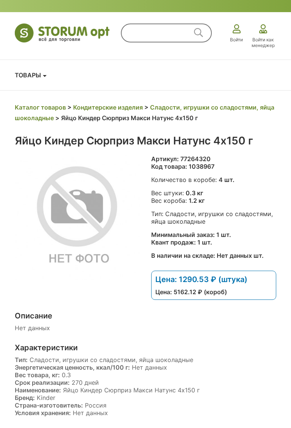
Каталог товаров (40, 107)
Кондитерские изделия (108, 107)
